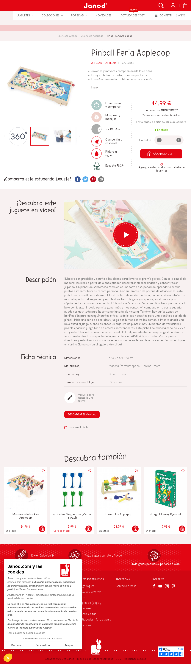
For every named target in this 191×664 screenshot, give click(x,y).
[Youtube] (160, 586)
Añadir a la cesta (164, 153)
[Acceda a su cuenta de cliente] (173, 5)
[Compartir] (78, 179)
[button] (7, 657)
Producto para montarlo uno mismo (85, 397)
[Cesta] (185, 5)
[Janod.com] (95, 5)
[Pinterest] (93, 179)
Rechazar (16, 645)
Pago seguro (87, 585)
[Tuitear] (85, 179)
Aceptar (69, 645)
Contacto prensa (126, 585)
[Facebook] (154, 586)
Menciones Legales (135, 658)
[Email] (101, 179)
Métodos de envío (90, 591)
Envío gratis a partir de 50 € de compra (161, 121)
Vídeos (83, 597)
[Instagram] (167, 586)
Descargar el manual (82, 414)
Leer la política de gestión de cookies (26, 633)
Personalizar (42, 645)
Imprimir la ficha (78, 427)
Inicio (94, 87)
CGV (118, 658)
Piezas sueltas (87, 613)
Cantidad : (146, 140)
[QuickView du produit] (42, 529)
